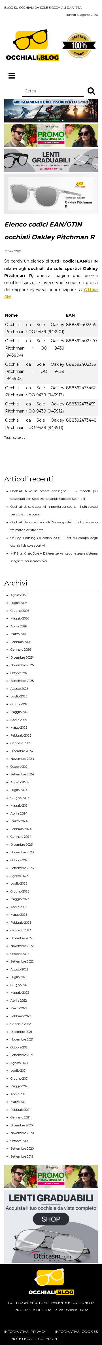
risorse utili (19, 437)
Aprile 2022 (18, 1001)
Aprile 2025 (18, 720)
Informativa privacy (25, 1331)
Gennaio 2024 (20, 837)
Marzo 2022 (18, 1008)
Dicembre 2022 (21, 938)
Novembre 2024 (22, 759)
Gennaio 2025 (20, 743)
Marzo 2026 (18, 634)
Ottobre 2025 (19, 673)
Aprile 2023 (18, 907)
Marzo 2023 (18, 915)
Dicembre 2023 (21, 845)
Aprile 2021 (18, 1094)
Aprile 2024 (18, 813)
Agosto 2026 (19, 595)
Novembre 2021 (21, 1039)
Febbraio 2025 (20, 735)
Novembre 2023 (22, 852)
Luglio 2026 (18, 603)
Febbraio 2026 (20, 642)
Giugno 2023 (19, 891)
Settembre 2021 (21, 1055)
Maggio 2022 (19, 993)
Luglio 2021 (18, 1071)
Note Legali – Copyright (35, 1338)
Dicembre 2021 (21, 1032)
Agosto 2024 (19, 782)
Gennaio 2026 (20, 650)
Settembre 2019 (21, 1156)
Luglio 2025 (18, 696)
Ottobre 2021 (19, 1047)
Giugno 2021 (19, 1078)
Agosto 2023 (19, 876)
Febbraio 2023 (20, 923)
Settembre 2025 (22, 681)
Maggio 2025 (19, 712)
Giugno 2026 (19, 611)
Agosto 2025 (19, 689)
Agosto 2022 (19, 969)
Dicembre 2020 (21, 1125)
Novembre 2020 (22, 1133)
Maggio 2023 (19, 899)
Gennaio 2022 (20, 1024)
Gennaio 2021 (20, 1117)
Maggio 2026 (19, 618)
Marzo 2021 (18, 1102)
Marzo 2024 (19, 821)
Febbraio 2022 (20, 1016)
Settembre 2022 (22, 961)
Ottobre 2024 (20, 767)
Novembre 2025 (22, 665)
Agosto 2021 (19, 1063)
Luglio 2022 (18, 977)
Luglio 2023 (18, 883)
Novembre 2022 (22, 946)
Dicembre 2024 (21, 751)
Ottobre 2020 (19, 1141)
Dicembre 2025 (21, 657)
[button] (91, 91)
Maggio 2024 (20, 805)
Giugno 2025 (19, 704)
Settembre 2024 (22, 774)
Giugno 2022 (19, 985)
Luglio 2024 (19, 790)
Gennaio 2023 (20, 930)
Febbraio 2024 (21, 829)
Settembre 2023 (22, 868)
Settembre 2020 (22, 1149)
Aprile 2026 (18, 626)
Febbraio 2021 (20, 1110)
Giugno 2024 (20, 798)
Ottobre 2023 (19, 860)
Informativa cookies (76, 1331)
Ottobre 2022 (19, 954)
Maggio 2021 (19, 1086)
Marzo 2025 (18, 727)
